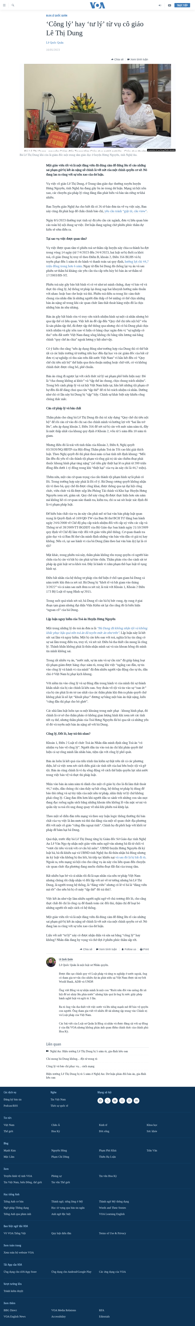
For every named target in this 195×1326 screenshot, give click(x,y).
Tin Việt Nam (58, 1099)
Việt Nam (9, 1125)
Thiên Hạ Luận (107, 1157)
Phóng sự (56, 1176)
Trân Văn (152, 1150)
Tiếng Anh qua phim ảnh (17, 1214)
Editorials (104, 1316)
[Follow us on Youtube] (115, 1101)
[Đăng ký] (136, 1101)
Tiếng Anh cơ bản (13, 1201)
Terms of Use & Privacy (112, 1233)
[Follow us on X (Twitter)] (107, 1101)
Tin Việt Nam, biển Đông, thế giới (23, 1182)
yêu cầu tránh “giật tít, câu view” (126, 211)
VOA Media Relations (63, 1310)
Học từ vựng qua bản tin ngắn (68, 1208)
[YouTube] (169, 5)
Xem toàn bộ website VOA (19, 1252)
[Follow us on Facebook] (100, 1101)
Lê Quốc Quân (55, 42)
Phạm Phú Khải (107, 1150)
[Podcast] (129, 1101)
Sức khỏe (152, 1131)
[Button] (117, 59)
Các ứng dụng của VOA (112, 1272)
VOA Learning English (112, 1214)
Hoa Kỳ (55, 1131)
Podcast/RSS (11, 1106)
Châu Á (55, 1125)
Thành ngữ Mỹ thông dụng (114, 1201)
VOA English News (15, 1316)
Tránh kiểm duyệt (13, 1291)
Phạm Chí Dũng (60, 1157)
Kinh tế (103, 1125)
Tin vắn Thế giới (60, 1182)
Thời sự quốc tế (59, 1106)
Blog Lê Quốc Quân (56, 15)
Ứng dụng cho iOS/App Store (20, 1272)
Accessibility (58, 1316)
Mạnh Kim (10, 1150)
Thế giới (8, 1131)
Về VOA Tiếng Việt (15, 1233)
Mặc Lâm (9, 1157)
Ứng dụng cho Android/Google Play (71, 1272)
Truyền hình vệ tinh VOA (18, 1176)
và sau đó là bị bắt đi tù (130, 857)
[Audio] (160, 5)
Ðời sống (104, 1131)
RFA (101, 1310)
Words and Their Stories (112, 1208)
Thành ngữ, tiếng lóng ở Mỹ (67, 1201)
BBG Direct (10, 1310)
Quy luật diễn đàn (61, 1233)
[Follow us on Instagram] (122, 1101)
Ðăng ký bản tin (12, 1099)
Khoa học (152, 1125)
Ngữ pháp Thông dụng (16, 1208)
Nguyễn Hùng (59, 1150)
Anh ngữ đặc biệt (61, 1214)
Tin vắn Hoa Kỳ (108, 1176)
